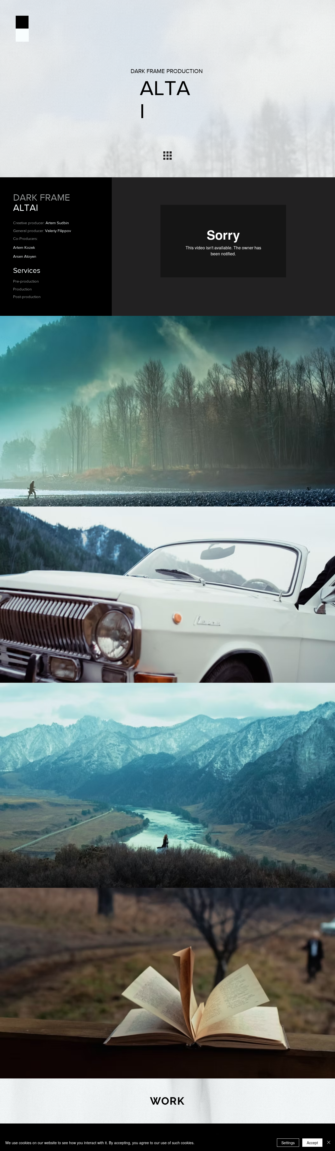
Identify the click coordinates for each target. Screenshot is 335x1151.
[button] (22, 22)
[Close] (329, 1142)
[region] (167, 1101)
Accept (312, 1142)
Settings (288, 1142)
